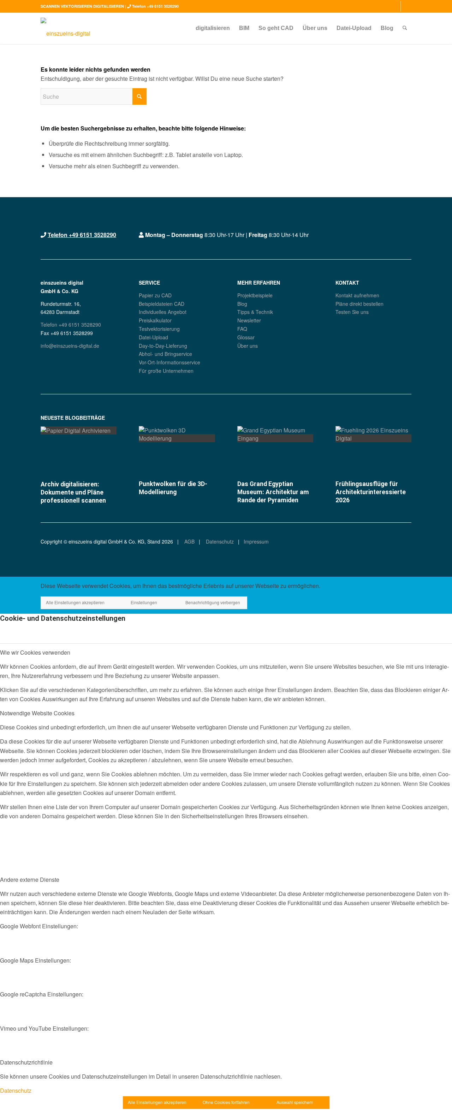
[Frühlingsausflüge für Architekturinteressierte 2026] (373, 438)
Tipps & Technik (255, 311)
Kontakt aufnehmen (357, 295)
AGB (189, 541)
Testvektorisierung (159, 328)
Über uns (247, 345)
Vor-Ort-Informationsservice (169, 362)
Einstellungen (144, 602)
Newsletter (249, 320)
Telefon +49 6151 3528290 (155, 6)
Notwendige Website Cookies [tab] (37, 713)
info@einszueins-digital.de (70, 345)
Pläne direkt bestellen (359, 303)
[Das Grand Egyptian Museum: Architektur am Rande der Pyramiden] (275, 438)
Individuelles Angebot (162, 311)
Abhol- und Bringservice (165, 353)
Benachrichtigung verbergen (212, 602)
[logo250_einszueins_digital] (65, 28)
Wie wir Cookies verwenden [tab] (35, 652)
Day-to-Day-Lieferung (163, 345)
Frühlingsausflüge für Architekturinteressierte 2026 (370, 492)
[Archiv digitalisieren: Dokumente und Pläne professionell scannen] (79, 430)
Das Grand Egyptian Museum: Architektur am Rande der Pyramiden (273, 492)
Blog (242, 303)
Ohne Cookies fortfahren (226, 1102)
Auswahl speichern (294, 1102)
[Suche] (405, 28)
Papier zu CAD (155, 295)
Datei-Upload (153, 337)
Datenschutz (219, 541)
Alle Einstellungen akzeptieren (75, 602)
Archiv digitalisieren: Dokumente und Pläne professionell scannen (73, 492)
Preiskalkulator (155, 320)
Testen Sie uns (352, 311)
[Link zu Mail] (406, 6)
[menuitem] (212, 28)
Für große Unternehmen (166, 370)
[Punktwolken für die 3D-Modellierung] (177, 438)
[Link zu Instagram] (395, 6)
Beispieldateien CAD (161, 303)
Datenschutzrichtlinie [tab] (26, 1062)
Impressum (256, 541)
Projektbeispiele (255, 295)
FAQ (242, 328)
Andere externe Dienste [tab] (29, 879)
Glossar (246, 337)
